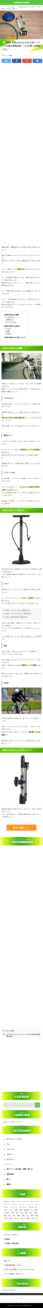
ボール (17, 1034)
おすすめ (8, 1034)
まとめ (13, 1034)
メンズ (35, 1204)
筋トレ (9, 6)
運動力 (9, 1184)
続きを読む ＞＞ (21, 827)
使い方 (25, 1207)
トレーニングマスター (18, 1305)
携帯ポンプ (9, 319)
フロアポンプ (10, 317)
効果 (5, 1210)
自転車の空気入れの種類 (11, 314)
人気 (27, 1034)
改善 (17, 1213)
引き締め (6, 1213)
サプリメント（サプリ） (15, 1139)
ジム (8, 1144)
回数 (20, 1210)
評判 (5, 1218)
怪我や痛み (10, 1174)
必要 (32, 1034)
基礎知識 (27, 1210)
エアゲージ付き (10, 322)
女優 (35, 1210)
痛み (9, 1215)
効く (36, 1207)
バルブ (8, 328)
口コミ (11, 1210)
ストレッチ (10, 1149)
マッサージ (8, 1164)
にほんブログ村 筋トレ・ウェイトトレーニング (19, 1269)
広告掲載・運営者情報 (11, 1243)
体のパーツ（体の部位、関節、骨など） (20, 1169)
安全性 (8, 333)
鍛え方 (23, 1218)
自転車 (13, 6)
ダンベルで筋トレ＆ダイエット (14, 1274)
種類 (38, 1034)
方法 (21, 1213)
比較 (35, 1034)
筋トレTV (7, 1261)
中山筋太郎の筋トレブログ (12, 1265)
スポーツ (10, 1154)
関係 (28, 1218)
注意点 (36, 1213)
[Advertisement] (22, 154)
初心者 (31, 1207)
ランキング (23, 1034)
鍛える (17, 1218)
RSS (21, 1298)
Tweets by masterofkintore (9, 1290)
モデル (6, 1207)
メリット (29, 1204)
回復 (16, 1210)
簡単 (7, 1036)
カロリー (25, 1201)
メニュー (21, 1204)
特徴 (5, 1215)
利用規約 (7, 1239)
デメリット (7, 1204)
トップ (3, 6)
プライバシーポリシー (11, 1235)
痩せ (14, 1215)
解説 (36, 1215)
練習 (32, 1215)
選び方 (11, 1036)
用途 (7, 331)
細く (27, 1215)
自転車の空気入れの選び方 (11, 326)
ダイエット (10, 1159)
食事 (32, 1218)
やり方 (19, 1201)
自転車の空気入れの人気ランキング (14, 337)
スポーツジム (34, 1201)
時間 (26, 1213)
